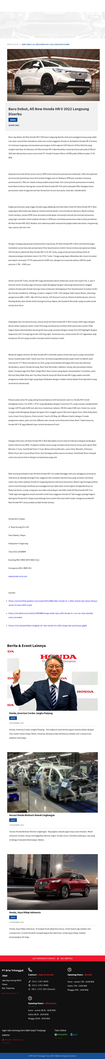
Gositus (73, 1056)
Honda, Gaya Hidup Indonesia (25, 912)
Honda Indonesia (14, 1039)
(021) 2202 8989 (40, 985)
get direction (9, 993)
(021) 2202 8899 (40, 981)
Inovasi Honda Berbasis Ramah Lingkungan (32, 815)
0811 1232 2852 (39, 989)
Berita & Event (13, 44)
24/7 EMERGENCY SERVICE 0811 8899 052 (52, 958)
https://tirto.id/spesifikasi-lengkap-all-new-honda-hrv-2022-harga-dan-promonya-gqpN (47, 625)
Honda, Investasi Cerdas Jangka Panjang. (31, 713)
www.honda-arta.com (17, 576)
